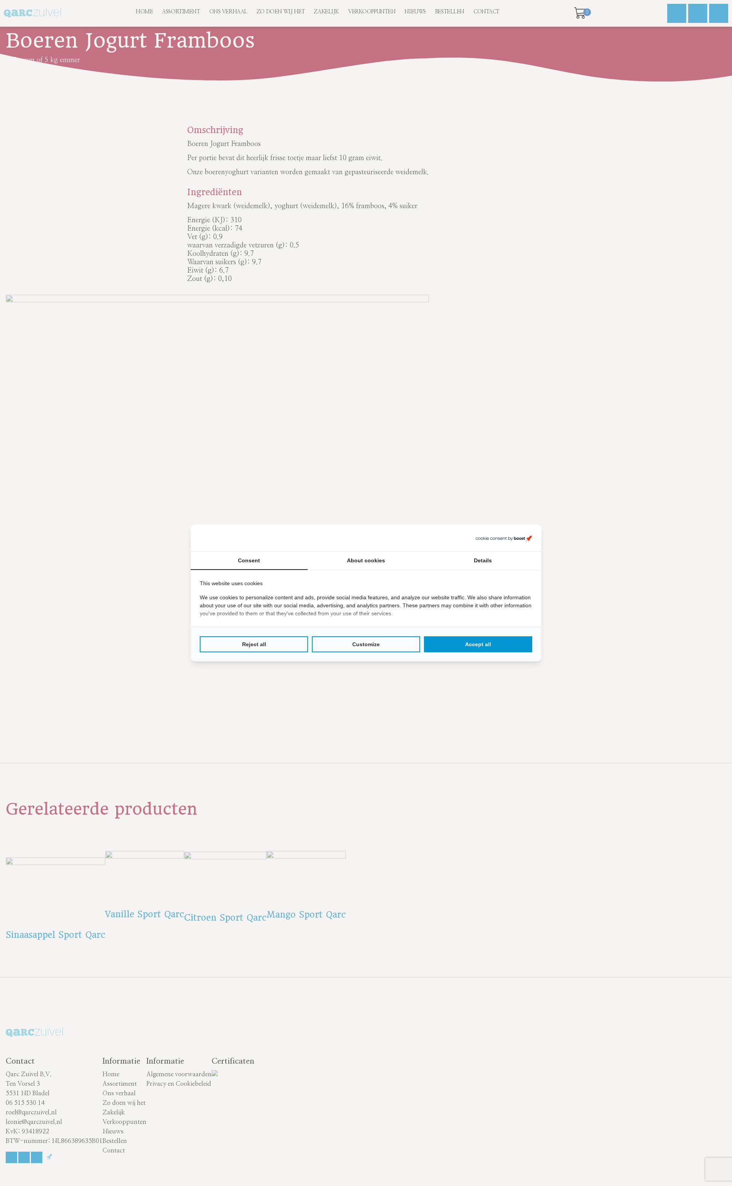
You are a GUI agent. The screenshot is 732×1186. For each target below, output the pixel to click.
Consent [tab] (249, 560)
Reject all (254, 644)
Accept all (478, 644)
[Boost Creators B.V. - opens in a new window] (503, 538)
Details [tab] (483, 560)
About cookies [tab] (366, 560)
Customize (366, 644)
